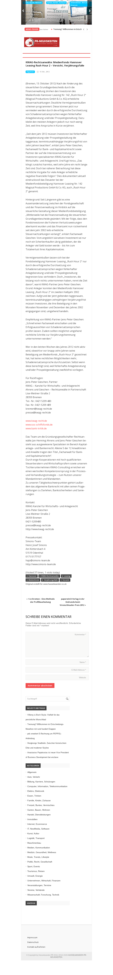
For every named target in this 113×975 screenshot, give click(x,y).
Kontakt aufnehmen (36, 947)
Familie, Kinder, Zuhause (56, 3)
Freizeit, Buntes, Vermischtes (40, 805)
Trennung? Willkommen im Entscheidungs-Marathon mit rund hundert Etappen (55, 14)
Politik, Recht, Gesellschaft (39, 862)
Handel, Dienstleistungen (39, 814)
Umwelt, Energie (35, 876)
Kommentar (80, 634)
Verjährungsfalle (51, 580)
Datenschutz (33, 942)
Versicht (66, 580)
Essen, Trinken (34, 796)
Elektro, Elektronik (35, 791)
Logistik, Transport (36, 838)
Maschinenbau (34, 843)
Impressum (32, 937)
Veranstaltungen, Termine (39, 885)
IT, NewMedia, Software (38, 829)
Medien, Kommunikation (38, 847)
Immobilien (32, 819)
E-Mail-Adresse (79, 670)
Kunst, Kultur (33, 833)
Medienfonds (34, 580)
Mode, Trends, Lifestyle (38, 857)
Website (82, 677)
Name (83, 662)
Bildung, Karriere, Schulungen (41, 781)
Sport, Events (33, 866)
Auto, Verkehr (33, 777)
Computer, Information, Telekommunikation (47, 786)
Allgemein (30, 72)
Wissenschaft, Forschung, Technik (43, 895)
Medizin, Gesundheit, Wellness (41, 852)
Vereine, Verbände (36, 890)
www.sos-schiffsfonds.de (39, 424)
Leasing (67, 576)
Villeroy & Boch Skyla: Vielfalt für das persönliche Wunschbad (31, 16)
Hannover (32, 576)
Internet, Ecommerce (37, 824)
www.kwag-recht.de (36, 420)
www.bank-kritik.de (36, 428)
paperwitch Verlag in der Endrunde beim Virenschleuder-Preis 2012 (72, 602)
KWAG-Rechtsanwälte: (50, 576)
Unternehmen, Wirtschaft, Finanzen (80, 4)
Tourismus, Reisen (36, 871)
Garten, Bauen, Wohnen (33, 3)
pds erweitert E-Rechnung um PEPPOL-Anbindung (79, 17)
